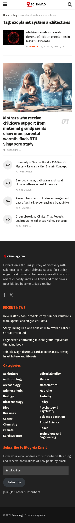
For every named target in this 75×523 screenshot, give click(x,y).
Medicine (46, 391)
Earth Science (12, 436)
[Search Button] (70, 4)
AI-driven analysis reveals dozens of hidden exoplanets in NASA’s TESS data (48, 36)
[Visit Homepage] (37, 4)
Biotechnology (13, 402)
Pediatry (45, 396)
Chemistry (10, 424)
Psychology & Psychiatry (49, 409)
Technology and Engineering (50, 435)
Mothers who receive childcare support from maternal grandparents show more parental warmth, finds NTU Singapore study (24, 131)
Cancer (7, 419)
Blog (6, 407)
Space (44, 428)
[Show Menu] (5, 4)
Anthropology (12, 379)
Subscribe (14, 482)
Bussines (9, 413)
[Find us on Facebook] (4, 295)
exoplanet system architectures (38, 15)
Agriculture (11, 374)
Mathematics (49, 385)
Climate (8, 430)
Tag (15, 15)
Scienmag (17, 515)
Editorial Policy (50, 374)
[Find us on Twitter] (11, 295)
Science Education (52, 417)
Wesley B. (34, 47)
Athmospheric (12, 391)
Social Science (49, 422)
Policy (44, 402)
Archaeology (11, 385)
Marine (44, 379)
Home (6, 15)
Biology (8, 396)
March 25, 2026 (50, 47)
